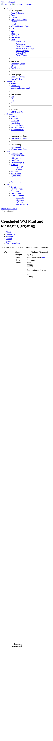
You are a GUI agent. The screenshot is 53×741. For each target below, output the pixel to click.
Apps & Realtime (17, 13)
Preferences (15, 191)
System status (16, 176)
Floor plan (15, 121)
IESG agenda (16, 158)
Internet (14, 17)
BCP (17, 112)
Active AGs (20, 42)
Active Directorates (23, 46)
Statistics (14, 165)
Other (13, 39)
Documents (10, 234)
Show (30, 266)
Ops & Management (19, 20)
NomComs (15, 160)
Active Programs (22, 51)
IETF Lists (20, 198)
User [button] (8, 184)
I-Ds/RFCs (20, 167)
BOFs (13, 66)
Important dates (17, 125)
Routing (14, 22)
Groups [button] (9, 8)
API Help (14, 171)
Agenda (14, 116)
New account (16, 193)
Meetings (19, 169)
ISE (12, 101)
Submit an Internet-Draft (20, 88)
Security (14, 24)
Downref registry (17, 162)
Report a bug (16, 182)
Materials (14, 118)
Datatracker (28, 4)
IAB (12, 31)
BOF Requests (16, 68)
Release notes (16, 173)
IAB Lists (19, 202)
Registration (15, 123)
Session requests (17, 130)
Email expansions (13, 243)
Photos (8, 241)
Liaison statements (18, 156)
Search (13, 83)
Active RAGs (21, 53)
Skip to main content (9, 2)
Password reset (16, 189)
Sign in (13, 187)
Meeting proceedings (19, 149)
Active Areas (21, 44)
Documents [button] (10, 81)
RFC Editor (15, 37)
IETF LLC (15, 35)
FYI (21, 112)
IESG (13, 28)
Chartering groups (18, 64)
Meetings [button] (9, 114)
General (14, 15)
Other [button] (8, 151)
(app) (43, 257)
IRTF (13, 33)
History (9, 239)
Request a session (18, 127)
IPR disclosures (17, 153)
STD (13, 112)
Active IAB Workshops (25, 48)
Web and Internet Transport (21, 26)
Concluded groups (18, 77)
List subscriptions (17, 195)
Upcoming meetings (18, 138)
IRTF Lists (20, 200)
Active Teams (21, 55)
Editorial (14, 103)
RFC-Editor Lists (22, 204)
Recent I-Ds (15, 86)
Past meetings (16, 147)
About (8, 232)
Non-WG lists (16, 79)
